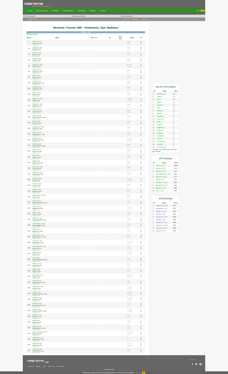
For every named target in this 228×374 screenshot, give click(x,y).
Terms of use (51, 366)
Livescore (103, 10)
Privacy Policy (60, 366)
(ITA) (160, 165)
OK (143, 372)
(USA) (161, 188)
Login (44, 366)
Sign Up (202, 10)
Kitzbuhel (144, 19)
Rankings (93, 10)
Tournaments (81, 10)
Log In (198, 10)
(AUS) (161, 182)
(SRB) (161, 176)
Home (30, 10)
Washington (135, 19)
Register (38, 366)
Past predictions (68, 10)
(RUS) (162, 185)
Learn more (138, 372)
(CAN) (163, 174)
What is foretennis (42, 10)
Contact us (31, 366)
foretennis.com (119, 369)
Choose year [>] (32, 34)
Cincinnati (126, 19)
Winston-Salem (33, 19)
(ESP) (161, 171)
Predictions (55, 10)
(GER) (160, 168)
